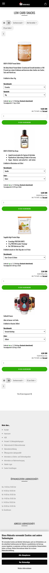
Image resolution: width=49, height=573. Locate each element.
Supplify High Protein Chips (12, 237)
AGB (5, 437)
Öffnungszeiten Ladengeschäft (12, 452)
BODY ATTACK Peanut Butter (12, 63)
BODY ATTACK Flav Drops (11, 151)
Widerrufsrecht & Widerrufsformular (14, 445)
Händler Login (8, 464)
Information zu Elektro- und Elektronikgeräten (17, 456)
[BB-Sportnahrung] (24, 3)
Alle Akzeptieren (24, 555)
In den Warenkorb (24, 122)
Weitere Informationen (24, 568)
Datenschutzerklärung (8, 550)
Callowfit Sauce (8, 316)
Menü (3, 3)
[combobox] (18, 22)
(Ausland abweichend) (26, 101)
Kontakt (6, 429)
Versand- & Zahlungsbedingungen (14, 441)
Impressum (7, 433)
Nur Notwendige (24, 562)
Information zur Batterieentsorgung (14, 460)
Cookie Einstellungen (10, 468)
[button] (4, 22)
